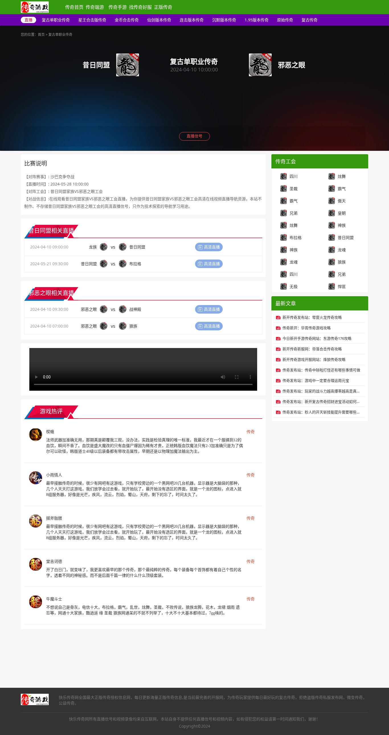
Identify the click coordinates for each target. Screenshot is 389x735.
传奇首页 (74, 7)
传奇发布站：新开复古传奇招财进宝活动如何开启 (322, 401)
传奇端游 (95, 7)
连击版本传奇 (192, 19)
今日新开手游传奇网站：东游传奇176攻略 (316, 338)
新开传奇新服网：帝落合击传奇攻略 (312, 348)
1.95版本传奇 (257, 19)
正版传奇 (163, 7)
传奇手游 (117, 7)
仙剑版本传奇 (159, 19)
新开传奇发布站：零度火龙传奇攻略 (312, 317)
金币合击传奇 (127, 19)
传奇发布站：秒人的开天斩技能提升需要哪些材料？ (322, 412)
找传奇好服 (140, 7)
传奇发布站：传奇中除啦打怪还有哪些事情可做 (321, 369)
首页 (41, 34)
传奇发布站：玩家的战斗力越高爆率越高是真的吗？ (322, 391)
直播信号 (194, 136)
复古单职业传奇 (56, 19)
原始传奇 (285, 19)
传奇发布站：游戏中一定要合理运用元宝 (315, 380)
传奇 (251, 431)
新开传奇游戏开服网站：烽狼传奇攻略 (313, 359)
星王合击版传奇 (92, 19)
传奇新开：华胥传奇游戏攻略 (306, 327)
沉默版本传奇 (224, 19)
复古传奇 (310, 19)
